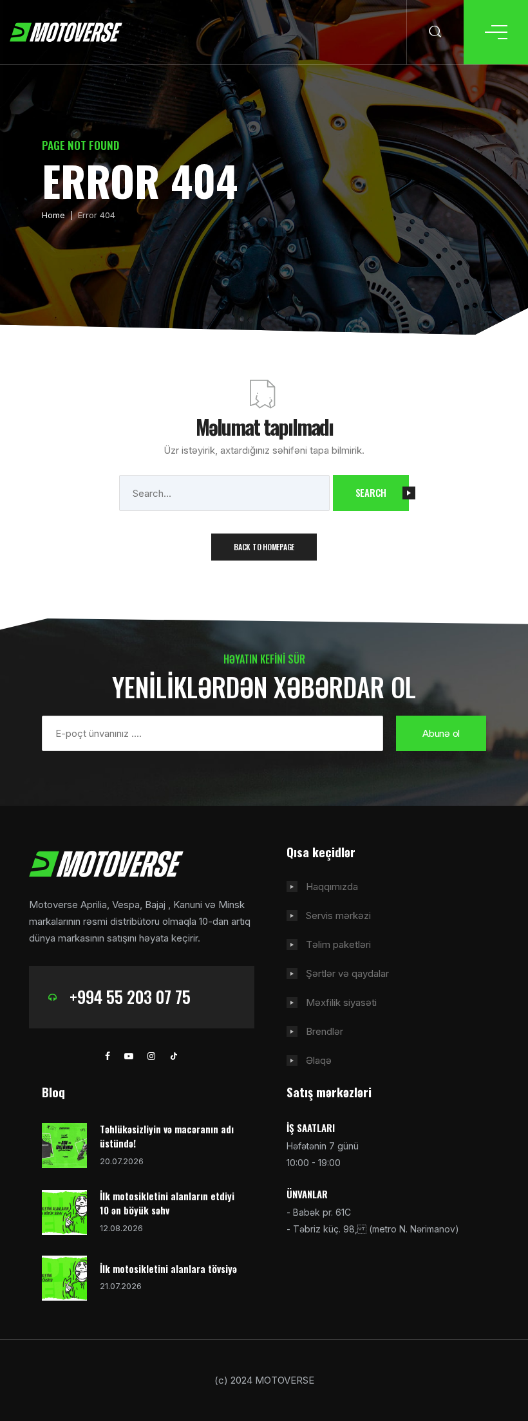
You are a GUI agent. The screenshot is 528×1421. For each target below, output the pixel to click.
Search (371, 492)
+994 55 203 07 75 (130, 996)
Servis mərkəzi (338, 915)
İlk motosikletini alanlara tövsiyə (168, 1268)
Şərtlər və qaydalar (347, 973)
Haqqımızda (332, 886)
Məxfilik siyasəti (341, 1002)
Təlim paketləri (338, 944)
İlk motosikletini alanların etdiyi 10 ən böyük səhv (167, 1203)
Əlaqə (319, 1060)
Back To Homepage (264, 546)
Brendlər (324, 1031)
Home (53, 215)
